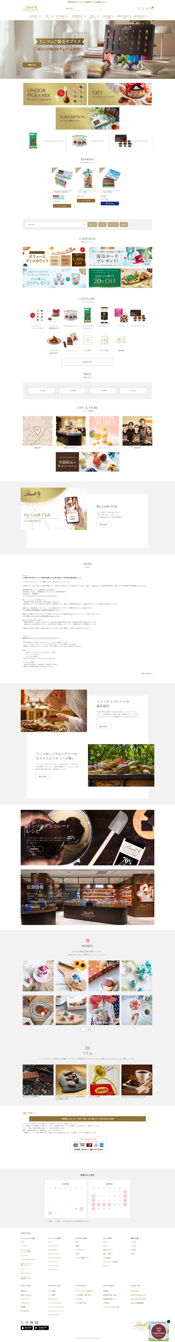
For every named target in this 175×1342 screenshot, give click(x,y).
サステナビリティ (53, 1299)
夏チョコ (92, 224)
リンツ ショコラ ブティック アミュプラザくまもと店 (40, 596)
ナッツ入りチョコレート (55, 1258)
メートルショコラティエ (55, 1303)
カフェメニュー (25, 1299)
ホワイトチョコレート (54, 1254)
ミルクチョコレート (53, 1250)
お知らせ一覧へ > (146, 673)
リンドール (113, 224)
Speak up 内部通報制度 (137, 1303)
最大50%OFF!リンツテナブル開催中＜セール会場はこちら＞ (87, 2)
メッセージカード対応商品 (110, 1261)
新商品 (124, 224)
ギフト (102, 224)
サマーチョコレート (81, 1250)
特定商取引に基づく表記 (110, 1295)
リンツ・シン (24, 1269)
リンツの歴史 (51, 1295)
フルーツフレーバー (53, 1269)
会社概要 (105, 1291)
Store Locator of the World (138, 1299)
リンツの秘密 (51, 1291)
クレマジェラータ (25, 1273)
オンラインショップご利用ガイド (85, 1291)
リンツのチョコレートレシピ (56, 1311)
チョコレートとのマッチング (56, 1307)
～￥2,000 (133, 1246)
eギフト (105, 1246)
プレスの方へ (79, 1299)
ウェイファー (24, 1255)
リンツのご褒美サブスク (82, 1258)
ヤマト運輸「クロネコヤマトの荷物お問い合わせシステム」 (42, 616)
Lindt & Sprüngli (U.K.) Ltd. (138, 1295)
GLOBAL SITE (135, 1291)
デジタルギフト (25, 1303)
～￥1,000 (133, 1242)
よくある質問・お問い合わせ (83, 1295)
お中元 (77, 1254)
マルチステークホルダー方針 (111, 1307)
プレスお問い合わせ (81, 1303)
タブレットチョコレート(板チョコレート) (27, 1264)
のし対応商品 (106, 1258)
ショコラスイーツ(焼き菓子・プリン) (26, 1277)
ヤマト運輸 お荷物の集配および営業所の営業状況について (41, 610)
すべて (22, 1242)
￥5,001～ (133, 1254)
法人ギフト (106, 1265)
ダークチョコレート (53, 1246)
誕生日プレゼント (108, 1250)
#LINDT (87, 946)
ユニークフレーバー (53, 1261)
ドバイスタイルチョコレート (28, 1259)
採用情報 (23, 1307)
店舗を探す (24, 1291)
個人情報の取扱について (110, 1299)
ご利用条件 (106, 1303)
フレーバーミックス (53, 1265)
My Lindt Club (24, 1311)
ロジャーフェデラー (53, 1315)
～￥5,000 (133, 1250)
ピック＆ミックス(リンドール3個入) (26, 1250)
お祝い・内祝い (107, 1254)
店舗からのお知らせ (26, 1295)
